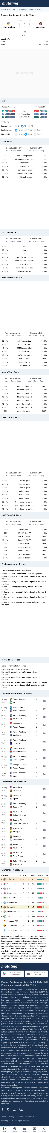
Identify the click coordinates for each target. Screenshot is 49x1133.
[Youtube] (22, 1109)
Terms (3, 1117)
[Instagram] (16, 1109)
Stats (5, 1131)
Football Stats (6, 10)
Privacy (11, 1117)
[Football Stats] (10, 3)
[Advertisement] (24, 73)
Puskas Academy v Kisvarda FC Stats (27, 10)
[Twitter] (10, 1109)
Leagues (24, 1131)
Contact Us (29, 1117)
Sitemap (19, 1117)
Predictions (14, 1131)
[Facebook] (4, 1109)
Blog (34, 1131)
